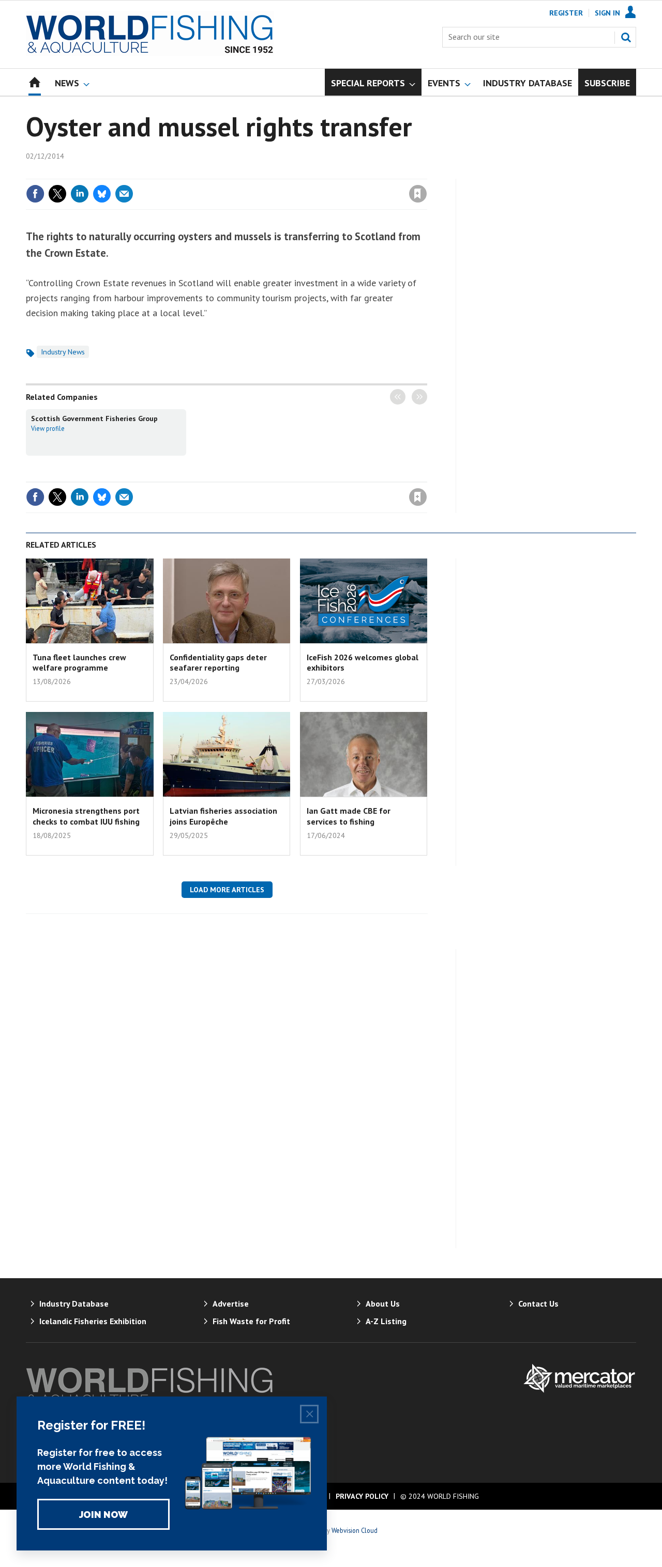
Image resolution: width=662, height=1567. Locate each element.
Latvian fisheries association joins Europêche (223, 815)
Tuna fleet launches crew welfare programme (79, 662)
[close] (426, 172)
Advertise (231, 1303)
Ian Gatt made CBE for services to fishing (348, 815)
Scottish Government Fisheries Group (94, 418)
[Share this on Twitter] (57, 193)
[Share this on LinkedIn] (79, 193)
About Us (383, 1303)
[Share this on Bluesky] (102, 193)
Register (566, 13)
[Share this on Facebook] (35, 193)
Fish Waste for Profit (251, 1321)
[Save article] (418, 193)
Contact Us (538, 1303)
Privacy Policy (362, 1496)
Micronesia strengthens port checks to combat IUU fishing (86, 815)
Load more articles (227, 889)
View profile (48, 428)
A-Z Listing (386, 1321)
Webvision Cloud (355, 1530)
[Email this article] (124, 193)
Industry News (63, 351)
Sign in (296, 172)
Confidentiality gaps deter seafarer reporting (218, 662)
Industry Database (74, 1303)
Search (626, 37)
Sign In (607, 13)
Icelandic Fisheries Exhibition (92, 1321)
